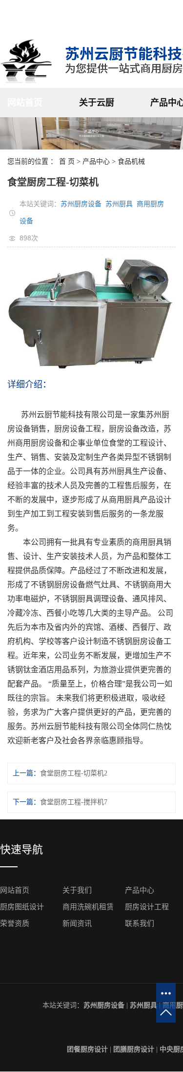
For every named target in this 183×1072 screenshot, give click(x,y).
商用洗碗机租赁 (88, 907)
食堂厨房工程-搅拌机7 (73, 802)
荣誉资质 (14, 923)
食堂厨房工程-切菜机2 (73, 773)
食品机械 (131, 161)
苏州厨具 (119, 204)
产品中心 (96, 161)
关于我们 (77, 890)
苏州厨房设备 (81, 204)
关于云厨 (96, 102)
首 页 (67, 161)
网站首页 (24, 102)
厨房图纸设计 (22, 907)
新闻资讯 (77, 923)
